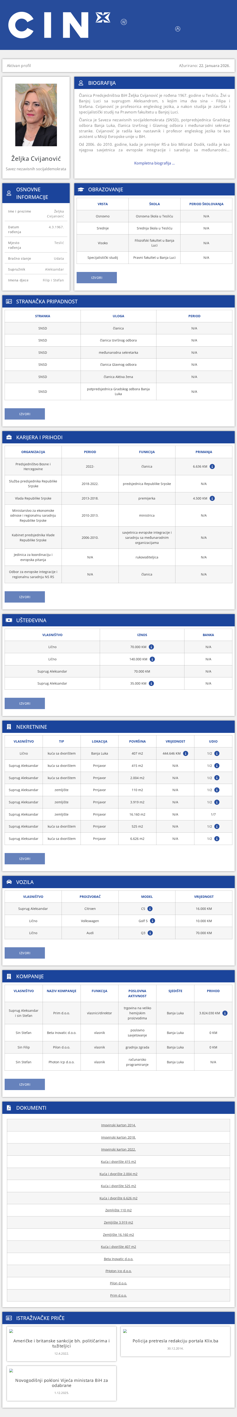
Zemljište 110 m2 (118, 1210)
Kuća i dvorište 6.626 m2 (118, 1198)
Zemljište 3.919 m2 (118, 1222)
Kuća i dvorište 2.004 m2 (118, 1174)
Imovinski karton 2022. (118, 1149)
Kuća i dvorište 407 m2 (118, 1246)
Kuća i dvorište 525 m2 (118, 1186)
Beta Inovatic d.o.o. (118, 1259)
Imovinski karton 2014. (118, 1125)
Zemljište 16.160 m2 (118, 1234)
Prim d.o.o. (118, 1295)
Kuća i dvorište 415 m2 (118, 1161)
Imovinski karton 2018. (118, 1137)
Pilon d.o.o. (118, 1283)
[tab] (97, 277)
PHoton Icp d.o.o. (119, 1271)
